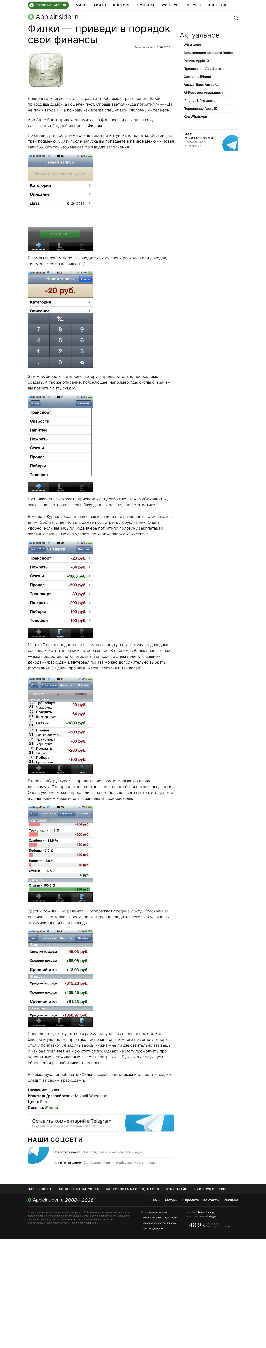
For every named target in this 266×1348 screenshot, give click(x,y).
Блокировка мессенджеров (132, 1189)
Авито (99, 5)
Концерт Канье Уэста (79, 1189)
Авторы (170, 1200)
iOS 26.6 (193, 5)
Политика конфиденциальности (159, 1217)
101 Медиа (210, 1216)
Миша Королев (143, 47)
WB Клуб (170, 5)
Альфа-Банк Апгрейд (201, 85)
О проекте (190, 1200)
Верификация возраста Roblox (208, 53)
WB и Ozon (192, 45)
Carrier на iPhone (197, 77)
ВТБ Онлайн (177, 1189)
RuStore (121, 5)
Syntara (146, 5)
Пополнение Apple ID (201, 109)
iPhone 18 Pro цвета (200, 101)
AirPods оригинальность (204, 93)
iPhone (51, 1107)
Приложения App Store (202, 69)
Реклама (231, 1200)
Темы (155, 1200)
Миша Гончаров (207, 1212)
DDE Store (218, 5)
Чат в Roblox (40, 1189)
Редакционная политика (154, 1212)
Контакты (211, 1200)
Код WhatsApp (195, 116)
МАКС (81, 5)
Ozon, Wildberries (211, 1189)
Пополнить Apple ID (48, 5)
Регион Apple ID (196, 61)
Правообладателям (152, 1228)
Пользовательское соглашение (159, 1223)
